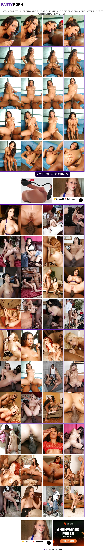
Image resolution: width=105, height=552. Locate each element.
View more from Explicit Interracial (52, 174)
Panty (12, 4)
